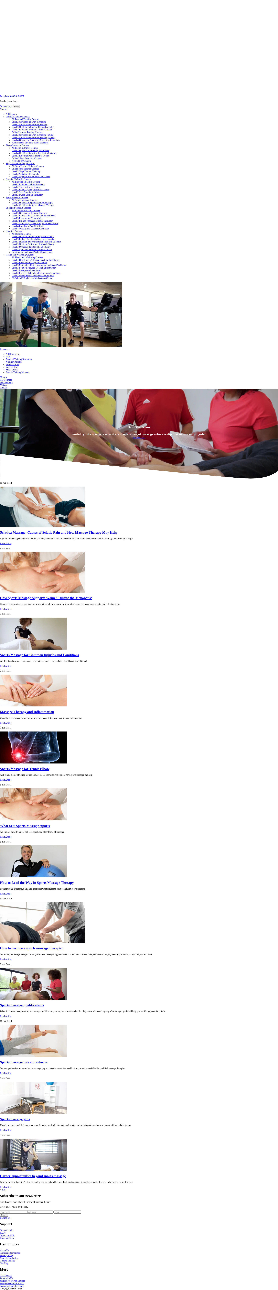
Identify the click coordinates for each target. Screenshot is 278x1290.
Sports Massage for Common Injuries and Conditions (39, 655)
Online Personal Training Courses (27, 132)
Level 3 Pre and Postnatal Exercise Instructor (32, 221)
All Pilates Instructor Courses (25, 148)
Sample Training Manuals (17, 372)
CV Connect (6, 380)
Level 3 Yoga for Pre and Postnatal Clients (31, 176)
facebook (19, 1286)
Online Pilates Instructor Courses (27, 158)
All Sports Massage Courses (24, 200)
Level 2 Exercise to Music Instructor (28, 184)
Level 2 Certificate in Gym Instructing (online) (33, 135)
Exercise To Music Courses (18, 179)
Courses (3, 109)
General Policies (7, 1260)
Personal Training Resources (19, 359)
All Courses (11, 114)
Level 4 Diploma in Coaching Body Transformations (36, 140)
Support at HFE (7, 1235)
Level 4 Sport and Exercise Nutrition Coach (32, 129)
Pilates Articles (12, 364)
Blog (8, 356)
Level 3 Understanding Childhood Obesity (31, 247)
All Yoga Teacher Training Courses (28, 166)
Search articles (6, 461)
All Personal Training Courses (25, 119)
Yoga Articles (12, 367)
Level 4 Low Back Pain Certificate (27, 226)
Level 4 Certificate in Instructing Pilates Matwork (34, 153)
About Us (4, 1250)
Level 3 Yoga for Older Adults (25, 174)
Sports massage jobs (15, 1119)
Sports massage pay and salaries (23, 1062)
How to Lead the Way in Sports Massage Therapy (37, 883)
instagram (4, 1286)
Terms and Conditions (10, 1253)
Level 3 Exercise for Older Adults (27, 218)
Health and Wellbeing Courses (20, 254)
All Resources (12, 354)
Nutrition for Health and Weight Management (32, 252)
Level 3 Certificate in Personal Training (29, 124)
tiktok (12, 1286)
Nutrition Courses (14, 231)
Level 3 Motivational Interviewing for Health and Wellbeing (39, 265)
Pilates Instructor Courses (17, 145)
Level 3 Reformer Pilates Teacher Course (30, 155)
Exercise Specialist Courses (18, 208)
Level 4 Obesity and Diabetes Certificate (30, 228)
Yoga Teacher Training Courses (20, 163)
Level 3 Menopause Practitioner (26, 270)
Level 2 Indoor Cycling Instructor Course (30, 189)
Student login (6, 106)
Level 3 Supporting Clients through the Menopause (35, 223)
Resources (4, 349)
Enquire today (139, 437)
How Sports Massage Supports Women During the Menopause (46, 598)
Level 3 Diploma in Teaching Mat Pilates (30, 150)
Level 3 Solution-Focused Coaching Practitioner (34, 268)
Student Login (6, 1230)
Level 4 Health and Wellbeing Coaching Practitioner (35, 260)
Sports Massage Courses (17, 197)
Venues (3, 377)
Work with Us (6, 1278)
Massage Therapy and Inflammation (27, 712)
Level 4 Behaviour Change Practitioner (29, 262)
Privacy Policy (6, 1255)
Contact (3, 387)
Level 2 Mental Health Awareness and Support (33, 275)
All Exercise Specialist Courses (26, 210)
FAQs (3, 1233)
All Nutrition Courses (21, 234)
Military (3, 385)
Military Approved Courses (12, 1281)
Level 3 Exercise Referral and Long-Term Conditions (36, 273)
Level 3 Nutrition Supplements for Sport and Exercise (36, 241)
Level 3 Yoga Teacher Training (26, 171)
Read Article (5, 543)
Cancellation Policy (9, 1258)
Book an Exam (7, 1238)
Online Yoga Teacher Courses (25, 168)
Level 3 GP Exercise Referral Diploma (29, 213)
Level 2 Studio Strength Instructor (27, 195)
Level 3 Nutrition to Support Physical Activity (33, 127)
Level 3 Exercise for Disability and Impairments (33, 215)
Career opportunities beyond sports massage (33, 1176)
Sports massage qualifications (22, 1005)
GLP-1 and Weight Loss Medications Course (32, 278)
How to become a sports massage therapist (31, 948)
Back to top (5, 1218)
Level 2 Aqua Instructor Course (26, 187)
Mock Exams (12, 369)
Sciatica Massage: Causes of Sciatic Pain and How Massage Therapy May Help (58, 532)
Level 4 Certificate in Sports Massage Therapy (33, 205)
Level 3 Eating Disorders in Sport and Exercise (33, 239)
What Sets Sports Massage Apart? (25, 826)
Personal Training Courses (18, 116)
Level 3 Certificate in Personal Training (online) (33, 137)
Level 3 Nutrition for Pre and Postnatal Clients (33, 244)
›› (4, 1189)
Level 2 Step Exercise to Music (26, 192)
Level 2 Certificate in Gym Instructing (29, 122)
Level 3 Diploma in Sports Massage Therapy (32, 202)
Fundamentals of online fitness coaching (30, 142)
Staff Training (6, 382)
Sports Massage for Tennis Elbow (24, 769)
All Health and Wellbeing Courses (27, 257)
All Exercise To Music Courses (26, 182)
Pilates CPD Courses (21, 161)
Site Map (4, 1263)
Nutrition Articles (14, 362)
